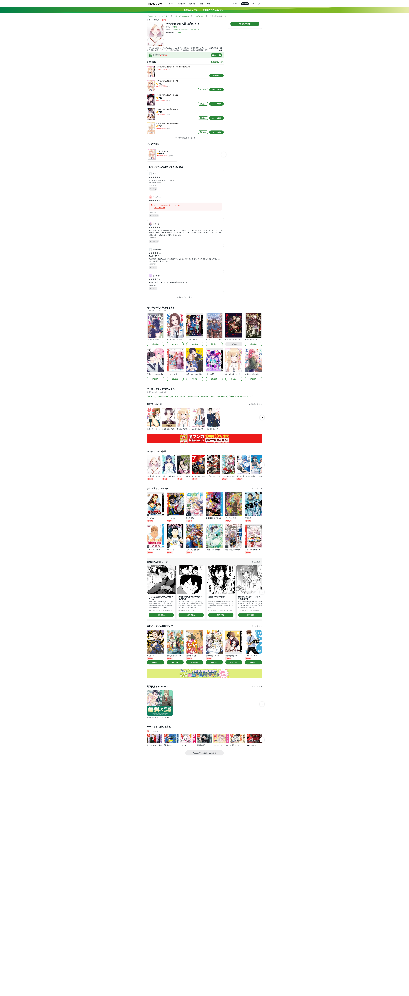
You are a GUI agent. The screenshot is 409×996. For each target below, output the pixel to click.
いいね (154, 189)
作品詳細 (234, 344)
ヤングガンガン (196, 30)
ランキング (181, 4)
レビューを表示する (159, 208)
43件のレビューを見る (184, 297)
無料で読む (216, 75)
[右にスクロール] (223, 154)
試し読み (203, 90)
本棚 (208, 4)
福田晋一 (175, 27)
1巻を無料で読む (245, 24)
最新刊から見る (218, 62)
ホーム (171, 4)
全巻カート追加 (216, 55)
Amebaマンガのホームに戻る (204, 753)
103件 (179, 33)
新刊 (201, 4)
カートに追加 (216, 90)
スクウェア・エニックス (180, 30)
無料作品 (192, 4)
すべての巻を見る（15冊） (184, 138)
